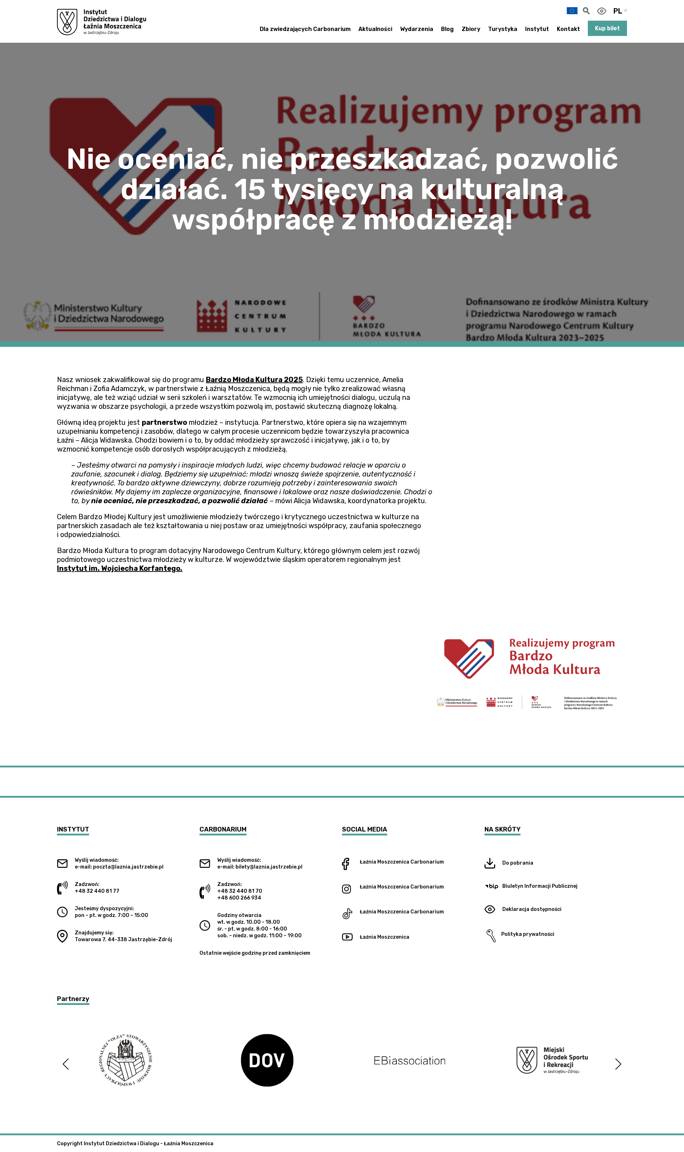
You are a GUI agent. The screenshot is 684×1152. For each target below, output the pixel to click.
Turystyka (502, 29)
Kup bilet (607, 28)
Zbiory (471, 29)
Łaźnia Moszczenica (384, 862)
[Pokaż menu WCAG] (601, 11)
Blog (447, 29)
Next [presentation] (618, 1064)
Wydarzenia (416, 29)
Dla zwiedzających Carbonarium (305, 29)
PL (617, 11)
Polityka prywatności (526, 934)
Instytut (537, 29)
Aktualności (375, 29)
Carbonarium (427, 862)
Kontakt (568, 29)
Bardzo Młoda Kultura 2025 (254, 379)
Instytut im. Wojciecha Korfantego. (119, 568)
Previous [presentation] (66, 1064)
